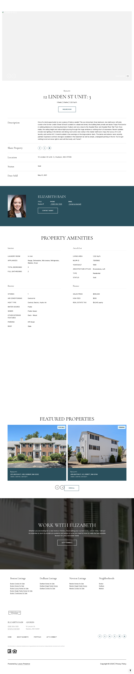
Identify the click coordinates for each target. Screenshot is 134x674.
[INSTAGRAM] (105, 636)
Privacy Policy (120, 664)
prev (9, 76)
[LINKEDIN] (109, 636)
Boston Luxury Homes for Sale (19, 588)
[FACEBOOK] (100, 636)
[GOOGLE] (119, 636)
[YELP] (114, 636)
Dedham (101, 586)
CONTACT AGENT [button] (47, 210)
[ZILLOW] (124, 636)
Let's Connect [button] (67, 542)
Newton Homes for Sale (76, 583)
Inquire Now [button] (67, 109)
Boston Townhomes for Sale (18, 593)
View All (72, 488)
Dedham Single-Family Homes (49, 586)
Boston (101, 583)
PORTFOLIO (37, 637)
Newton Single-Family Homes (78, 586)
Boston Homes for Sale (17, 586)
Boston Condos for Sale (17, 583)
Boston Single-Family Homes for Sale (21, 591)
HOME (9, 637)
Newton (101, 588)
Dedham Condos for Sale (47, 588)
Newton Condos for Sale (76, 588)
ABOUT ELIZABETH (22, 637)
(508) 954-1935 (56, 204)
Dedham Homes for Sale (47, 583)
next (14, 76)
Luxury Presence (23, 664)
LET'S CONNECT (52, 637)
